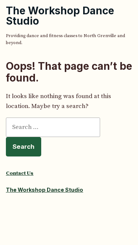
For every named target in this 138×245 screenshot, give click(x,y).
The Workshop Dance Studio (60, 15)
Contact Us (19, 173)
